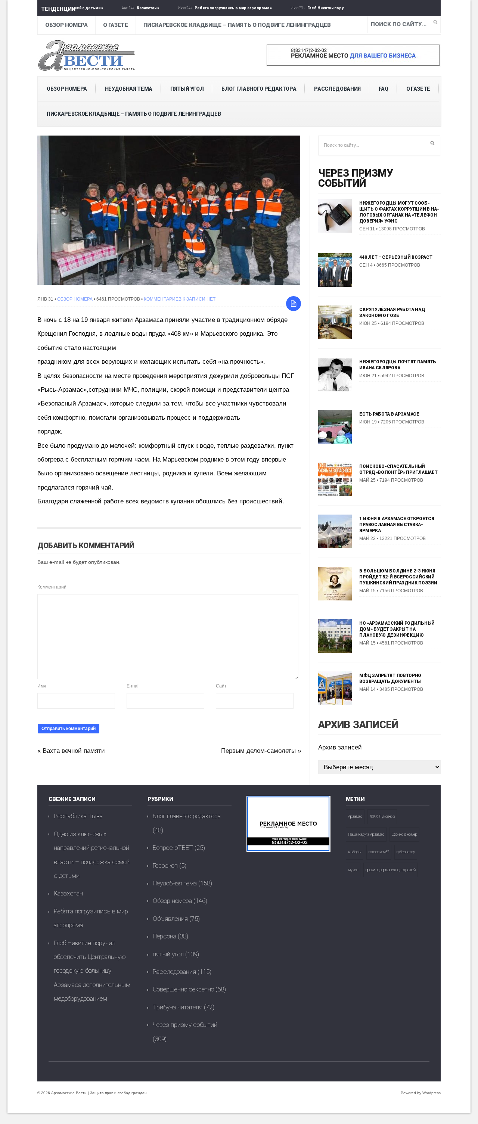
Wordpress (431, 1093)
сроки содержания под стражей (391, 870)
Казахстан (68, 893)
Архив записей (340, 747)
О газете (115, 25)
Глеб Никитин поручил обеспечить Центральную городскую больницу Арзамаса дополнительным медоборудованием (92, 971)
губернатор (406, 852)
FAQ (383, 89)
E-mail (133, 686)
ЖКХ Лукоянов (382, 816)
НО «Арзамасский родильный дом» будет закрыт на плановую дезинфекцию (397, 629)
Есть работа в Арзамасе (389, 414)
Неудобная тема (128, 89)
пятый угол (187, 89)
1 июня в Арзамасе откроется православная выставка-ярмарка (396, 524)
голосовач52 (379, 852)
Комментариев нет (179, 299)
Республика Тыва (78, 816)
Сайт (221, 686)
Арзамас (355, 816)
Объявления (170, 918)
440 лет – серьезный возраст (395, 257)
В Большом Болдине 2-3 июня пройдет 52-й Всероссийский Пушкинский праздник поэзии (398, 577)
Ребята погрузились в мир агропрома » (208, 8)
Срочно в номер (404, 834)
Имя (41, 686)
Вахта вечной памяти (74, 750)
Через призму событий (355, 178)
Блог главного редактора (258, 89)
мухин (353, 870)
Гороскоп (165, 865)
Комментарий (51, 587)
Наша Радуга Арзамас (366, 834)
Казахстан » (122, 8)
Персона (164, 936)
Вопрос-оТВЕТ (173, 847)
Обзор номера (66, 25)
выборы (354, 852)
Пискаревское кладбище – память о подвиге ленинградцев (237, 25)
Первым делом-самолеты (258, 750)
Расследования (337, 89)
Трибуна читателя (177, 1007)
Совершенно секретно (183, 989)
